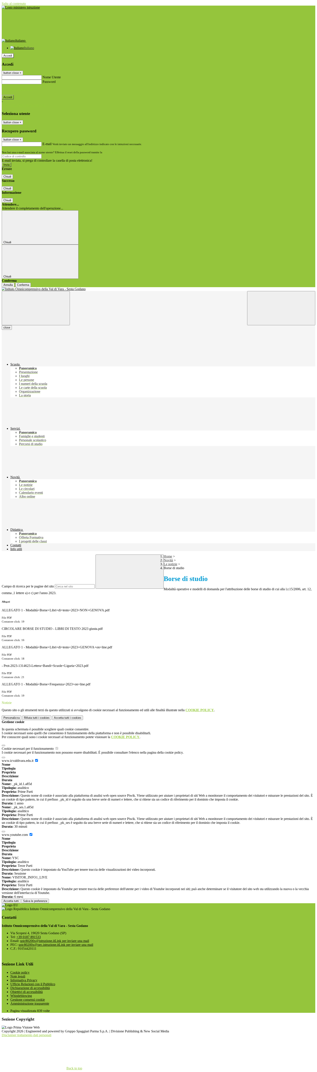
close (6, 327)
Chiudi (7, 176)
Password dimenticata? (17, 89)
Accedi (7, 55)
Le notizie (170, 564)
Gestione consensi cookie (27, 999)
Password (49, 82)
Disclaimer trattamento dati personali (26, 1035)
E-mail (47, 144)
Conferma (23, 285)
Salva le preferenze (35, 901)
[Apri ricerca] (281, 308)
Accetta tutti (67, 717)
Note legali (17, 976)
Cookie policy (20, 972)
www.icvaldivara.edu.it (18, 760)
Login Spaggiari (112, 152)
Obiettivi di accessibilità (26, 992)
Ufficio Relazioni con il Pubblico (32, 984)
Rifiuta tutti (37, 717)
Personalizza (11, 717)
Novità (168, 560)
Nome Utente (51, 77)
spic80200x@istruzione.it (54, 941)
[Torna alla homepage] (158, 289)
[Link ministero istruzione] (21, 7)
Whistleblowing (21, 996)
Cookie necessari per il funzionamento (28, 748)
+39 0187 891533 (28, 937)
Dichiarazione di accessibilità (30, 988)
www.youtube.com (15, 835)
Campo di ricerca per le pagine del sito (28, 586)
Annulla (8, 285)
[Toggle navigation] (36, 308)
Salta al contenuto (14, 3)
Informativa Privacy (23, 980)
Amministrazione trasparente (29, 1003)
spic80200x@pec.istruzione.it (56, 945)
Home (168, 556)
